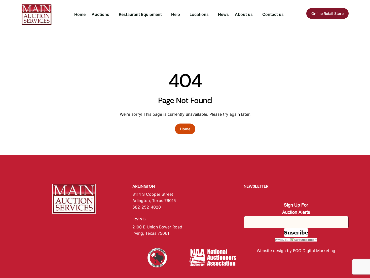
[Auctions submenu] (111, 14)
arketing (327, 250)
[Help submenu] (182, 14)
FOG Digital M (306, 250)
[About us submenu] (255, 14)
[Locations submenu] (211, 14)
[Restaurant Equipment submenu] (164, 14)
